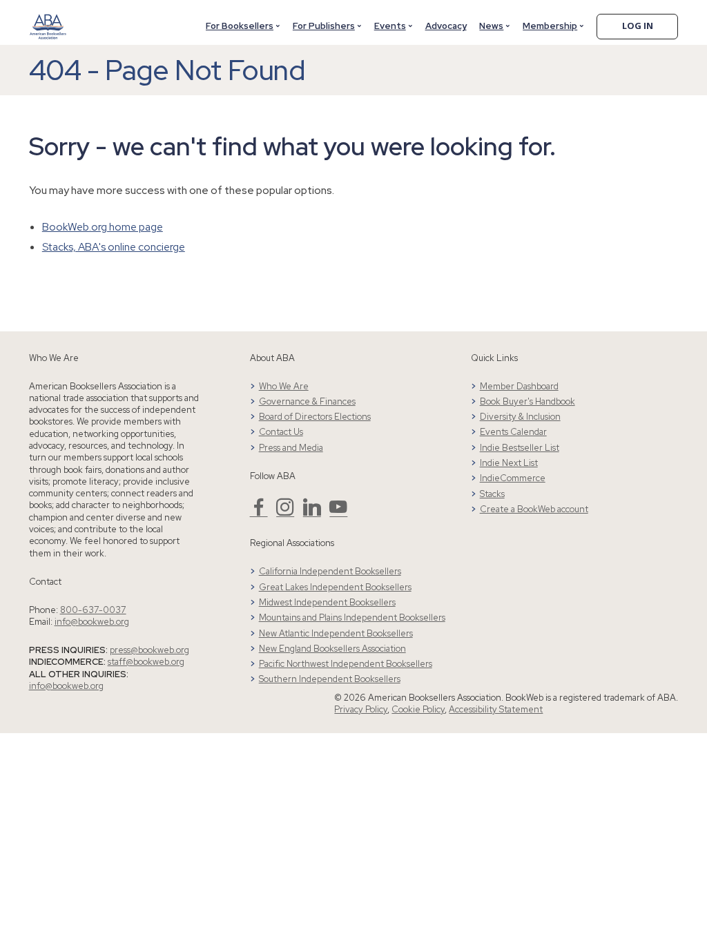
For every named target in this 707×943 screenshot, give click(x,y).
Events (390, 26)
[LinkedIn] (312, 512)
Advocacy (446, 26)
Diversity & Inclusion (520, 416)
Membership (550, 26)
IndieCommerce (512, 478)
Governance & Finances (307, 401)
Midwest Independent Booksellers (327, 602)
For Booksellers (239, 26)
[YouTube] (338, 512)
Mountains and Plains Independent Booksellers (352, 617)
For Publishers (324, 26)
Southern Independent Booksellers (329, 679)
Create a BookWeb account (534, 509)
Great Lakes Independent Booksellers (335, 587)
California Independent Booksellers (330, 571)
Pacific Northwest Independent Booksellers (345, 664)
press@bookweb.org (149, 650)
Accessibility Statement (496, 709)
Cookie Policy (418, 709)
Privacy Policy (360, 709)
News (491, 26)
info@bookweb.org (92, 622)
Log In (637, 25)
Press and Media (291, 448)
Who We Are (284, 386)
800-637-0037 (93, 610)
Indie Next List (509, 463)
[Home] (48, 18)
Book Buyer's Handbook (527, 401)
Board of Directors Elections (315, 416)
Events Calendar (513, 432)
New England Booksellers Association (332, 648)
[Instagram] (285, 512)
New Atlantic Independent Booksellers (336, 633)
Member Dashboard (519, 386)
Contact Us (281, 432)
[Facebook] (259, 512)
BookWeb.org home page (102, 227)
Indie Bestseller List (519, 448)
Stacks (492, 494)
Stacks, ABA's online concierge (113, 247)
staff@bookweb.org (146, 662)
